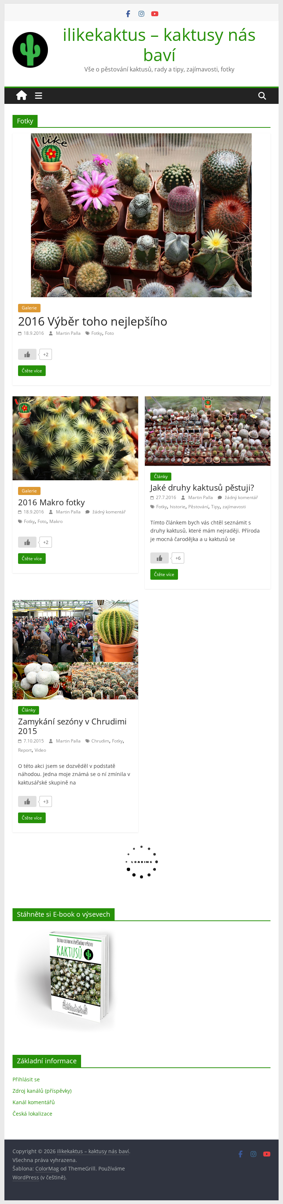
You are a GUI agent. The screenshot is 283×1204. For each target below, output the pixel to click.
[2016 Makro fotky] (75, 401)
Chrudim (100, 741)
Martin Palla (69, 333)
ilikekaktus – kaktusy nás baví (159, 44)
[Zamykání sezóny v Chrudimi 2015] (75, 604)
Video (40, 750)
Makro (56, 521)
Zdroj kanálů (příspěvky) (42, 1090)
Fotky (96, 333)
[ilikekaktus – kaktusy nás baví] (22, 95)
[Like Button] (27, 354)
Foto (109, 333)
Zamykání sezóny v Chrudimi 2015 (72, 726)
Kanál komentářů (34, 1102)
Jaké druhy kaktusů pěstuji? (202, 487)
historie (177, 506)
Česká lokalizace (32, 1113)
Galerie (29, 308)
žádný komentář (108, 512)
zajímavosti (234, 506)
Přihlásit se (26, 1079)
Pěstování (198, 506)
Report (25, 750)
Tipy (215, 506)
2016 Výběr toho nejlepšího (92, 321)
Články (161, 476)
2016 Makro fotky (51, 502)
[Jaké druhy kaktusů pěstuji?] (207, 401)
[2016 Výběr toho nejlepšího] (141, 138)
